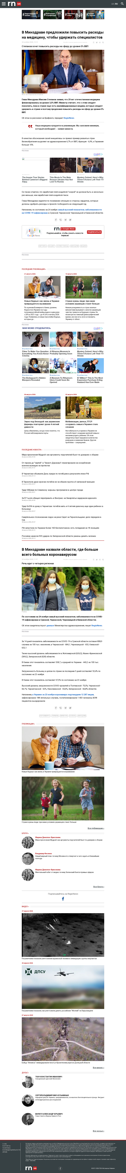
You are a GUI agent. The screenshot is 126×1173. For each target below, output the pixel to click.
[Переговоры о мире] (73, 18)
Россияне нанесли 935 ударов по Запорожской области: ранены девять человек (59, 536)
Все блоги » (98, 887)
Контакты (6, 1146)
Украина (55, 716)
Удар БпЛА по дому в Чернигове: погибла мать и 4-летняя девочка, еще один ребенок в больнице (62, 507)
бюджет (51, 246)
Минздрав (75, 246)
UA (112, 4)
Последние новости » (32, 450)
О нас (4, 1144)
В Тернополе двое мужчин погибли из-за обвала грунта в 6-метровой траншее (58, 482)
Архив (4, 1152)
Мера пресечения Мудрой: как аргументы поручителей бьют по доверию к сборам (60, 455)
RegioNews (69, 118)
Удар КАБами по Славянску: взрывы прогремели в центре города (52, 490)
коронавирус (45, 716)
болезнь (72, 716)
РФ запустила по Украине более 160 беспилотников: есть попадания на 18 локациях (60, 528)
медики (84, 246)
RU (116, 4)
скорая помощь (63, 246)
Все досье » (98, 1131)
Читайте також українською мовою (75, 42)
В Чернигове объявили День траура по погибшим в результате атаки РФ (55, 474)
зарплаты (42, 246)
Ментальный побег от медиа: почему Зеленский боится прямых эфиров (64, 872)
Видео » (25, 907)
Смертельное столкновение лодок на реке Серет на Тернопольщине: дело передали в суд (61, 518)
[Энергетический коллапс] (31, 18)
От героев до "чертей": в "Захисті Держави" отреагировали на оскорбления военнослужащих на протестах (56, 464)
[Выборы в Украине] (95, 18)
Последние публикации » (34, 269)
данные (50, 625)
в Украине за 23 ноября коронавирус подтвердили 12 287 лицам (63, 694)
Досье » (25, 1073)
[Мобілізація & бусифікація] (52, 18)
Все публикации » (96, 828)
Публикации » (28, 724)
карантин (63, 716)
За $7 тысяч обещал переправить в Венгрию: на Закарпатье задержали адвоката (59, 498)
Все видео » (98, 1068)
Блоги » (25, 833)
